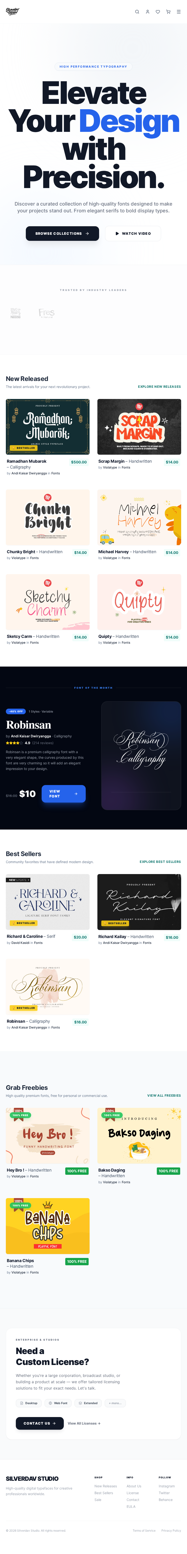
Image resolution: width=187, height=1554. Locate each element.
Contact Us (37, 1423)
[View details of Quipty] (139, 610)
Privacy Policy (171, 1530)
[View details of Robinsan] (48, 995)
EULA (131, 1506)
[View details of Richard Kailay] (139, 910)
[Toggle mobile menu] (178, 11)
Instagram (167, 1486)
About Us (134, 1486)
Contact (133, 1500)
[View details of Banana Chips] (48, 1237)
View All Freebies (164, 1095)
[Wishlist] (158, 11)
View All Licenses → (84, 1423)
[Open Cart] (168, 11)
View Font (54, 793)
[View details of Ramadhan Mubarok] (48, 438)
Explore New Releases (159, 386)
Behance (166, 1500)
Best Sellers (103, 1493)
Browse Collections (59, 233)
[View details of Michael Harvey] (139, 525)
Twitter (164, 1493)
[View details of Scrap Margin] (139, 438)
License (133, 1493)
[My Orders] (147, 11)
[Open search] (137, 11)
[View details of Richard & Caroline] (48, 910)
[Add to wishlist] (81, 407)
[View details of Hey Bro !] (48, 1147)
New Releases (105, 1486)
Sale (97, 1500)
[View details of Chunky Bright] (48, 525)
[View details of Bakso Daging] (139, 1147)
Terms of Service (144, 1530)
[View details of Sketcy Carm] (48, 610)
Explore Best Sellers (160, 862)
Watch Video (136, 233)
